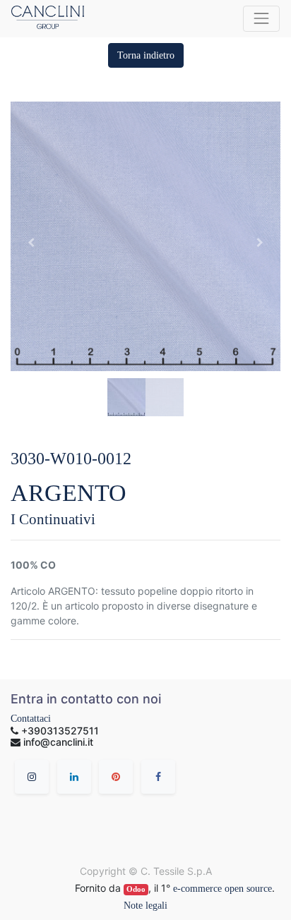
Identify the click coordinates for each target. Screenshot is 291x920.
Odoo (136, 889)
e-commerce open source (222, 888)
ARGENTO (68, 493)
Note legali (145, 905)
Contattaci (31, 718)
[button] (146, 55)
